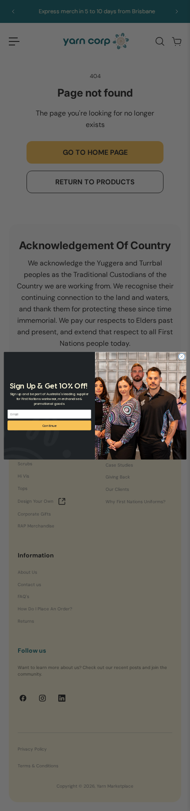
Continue (49, 425)
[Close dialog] (182, 356)
